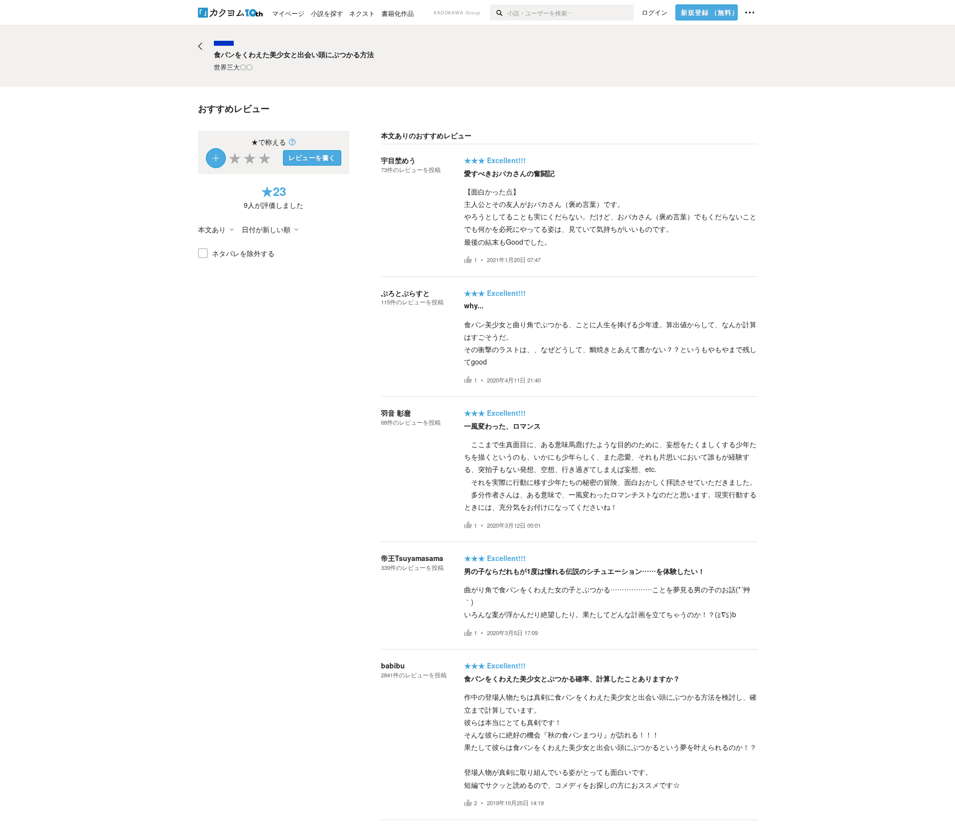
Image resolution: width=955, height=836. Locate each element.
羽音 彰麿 (396, 413)
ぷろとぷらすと (405, 293)
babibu (393, 665)
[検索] (498, 12)
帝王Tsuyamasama (412, 558)
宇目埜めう (398, 160)
